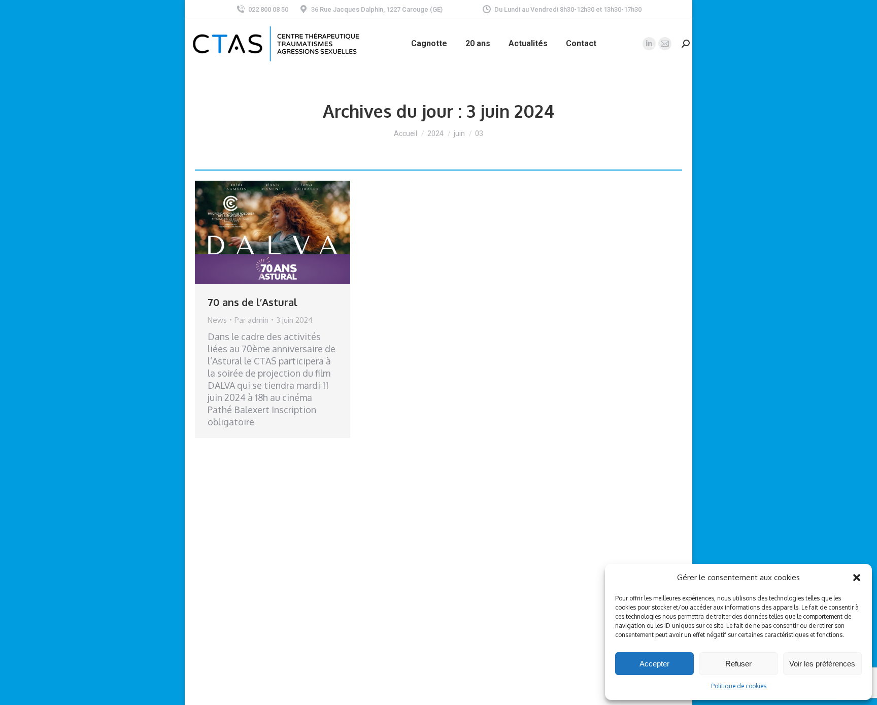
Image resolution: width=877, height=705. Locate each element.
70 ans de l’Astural (252, 302)
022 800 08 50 (268, 9)
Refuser (738, 663)
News (217, 320)
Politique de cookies (738, 686)
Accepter (654, 663)
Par (251, 320)
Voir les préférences (822, 663)
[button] (857, 578)
